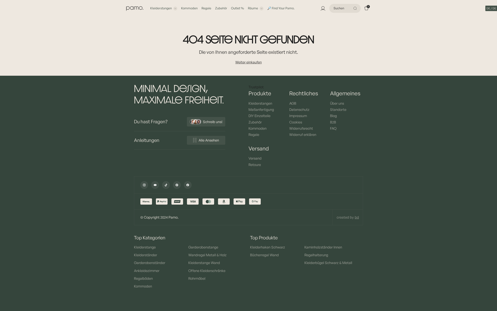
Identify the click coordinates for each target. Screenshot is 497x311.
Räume (253, 8)
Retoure (254, 164)
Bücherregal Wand (264, 255)
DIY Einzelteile (259, 116)
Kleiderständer (145, 255)
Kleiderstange (145, 247)
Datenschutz (299, 109)
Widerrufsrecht (301, 128)
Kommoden (189, 8)
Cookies (295, 122)
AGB (292, 103)
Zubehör (221, 8)
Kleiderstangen (161, 8)
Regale (206, 8)
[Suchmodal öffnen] (355, 8)
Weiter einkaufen (248, 62)
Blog (333, 116)
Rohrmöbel (196, 278)
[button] (491, 8)
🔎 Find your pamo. (281, 8)
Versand (255, 158)
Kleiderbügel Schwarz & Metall (328, 263)
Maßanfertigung (261, 109)
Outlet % (237, 8)
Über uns (337, 103)
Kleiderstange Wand (204, 263)
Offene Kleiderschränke (206, 270)
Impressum (298, 116)
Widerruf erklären (302, 134)
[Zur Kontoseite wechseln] (322, 8)
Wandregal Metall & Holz (207, 255)
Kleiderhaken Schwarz (267, 247)
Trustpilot (256, 87)
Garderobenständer (149, 263)
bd (357, 217)
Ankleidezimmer (146, 270)
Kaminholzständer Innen (323, 247)
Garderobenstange (203, 247)
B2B (333, 122)
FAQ (333, 128)
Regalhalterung (316, 255)
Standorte (338, 109)
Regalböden (143, 278)
